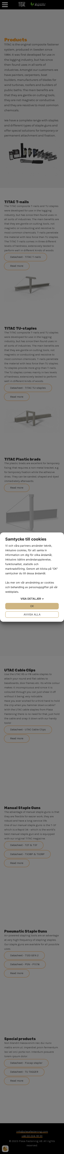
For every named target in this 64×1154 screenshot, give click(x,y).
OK (32, 606)
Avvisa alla (32, 614)
